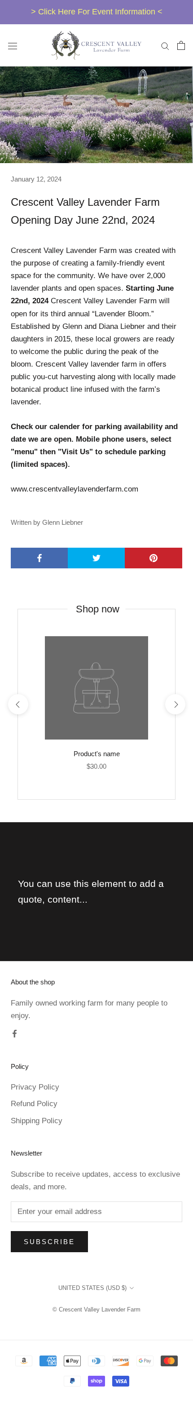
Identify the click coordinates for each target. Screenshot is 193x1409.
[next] (175, 704)
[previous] (18, 704)
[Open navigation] (12, 45)
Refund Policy (34, 1103)
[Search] (165, 45)
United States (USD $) (92, 1288)
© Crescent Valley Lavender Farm (96, 1309)
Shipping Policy (36, 1121)
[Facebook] (14, 1033)
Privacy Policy (35, 1087)
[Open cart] (181, 45)
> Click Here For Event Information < (96, 11)
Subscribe (49, 1241)
